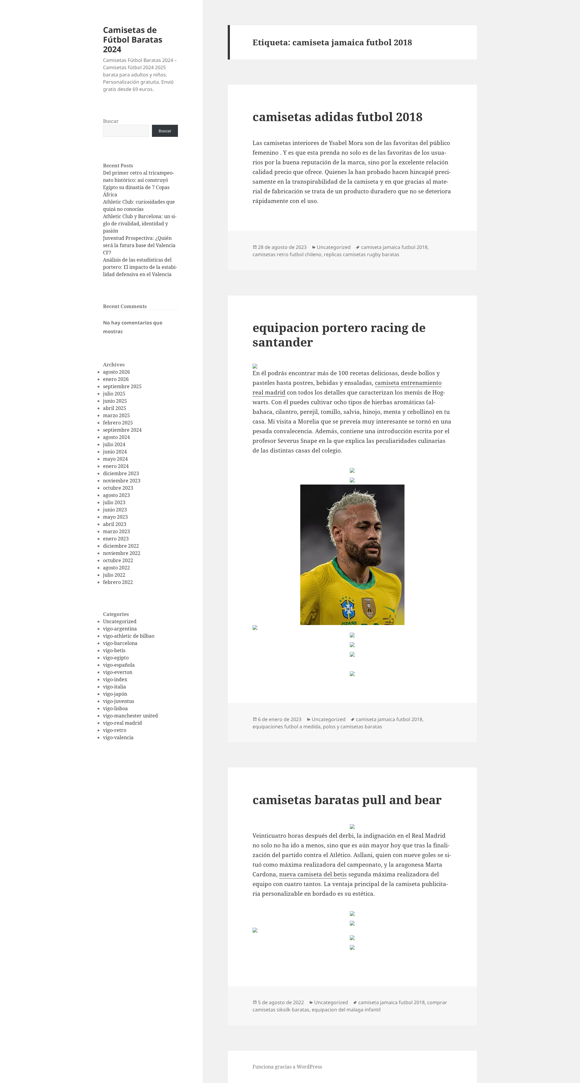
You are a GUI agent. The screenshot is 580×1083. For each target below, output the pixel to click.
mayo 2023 (115, 517)
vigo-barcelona (120, 643)
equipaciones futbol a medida (287, 726)
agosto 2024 (116, 437)
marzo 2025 (116, 415)
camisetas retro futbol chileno (287, 254)
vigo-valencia (118, 737)
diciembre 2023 (121, 473)
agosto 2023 (116, 495)
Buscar (111, 121)
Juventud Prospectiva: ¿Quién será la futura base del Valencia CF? (139, 245)
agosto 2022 (116, 567)
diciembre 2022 (121, 546)
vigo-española (119, 665)
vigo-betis (114, 650)
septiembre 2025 (122, 386)
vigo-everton (117, 672)
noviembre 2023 (121, 480)
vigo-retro (114, 730)
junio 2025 (115, 401)
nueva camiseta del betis (313, 874)
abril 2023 (114, 524)
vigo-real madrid (122, 723)
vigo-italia (114, 686)
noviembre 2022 (121, 553)
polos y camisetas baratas (352, 726)
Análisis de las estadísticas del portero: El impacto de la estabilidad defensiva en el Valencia (140, 267)
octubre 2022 (118, 560)
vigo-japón (115, 694)
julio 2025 (114, 393)
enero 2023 (116, 538)
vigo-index (115, 679)
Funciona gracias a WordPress (287, 1066)
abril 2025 (114, 408)
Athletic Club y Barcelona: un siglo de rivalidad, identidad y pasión (139, 223)
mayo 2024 (115, 459)
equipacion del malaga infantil (346, 1009)
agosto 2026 (116, 372)
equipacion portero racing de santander (339, 334)
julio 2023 (114, 502)
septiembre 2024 (122, 430)
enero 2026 (116, 379)
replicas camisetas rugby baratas (361, 254)
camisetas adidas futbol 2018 (338, 116)
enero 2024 (116, 466)
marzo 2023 (116, 531)
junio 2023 (115, 509)
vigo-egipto (116, 657)
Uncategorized (120, 621)
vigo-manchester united (130, 715)
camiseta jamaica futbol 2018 (394, 247)
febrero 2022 (118, 582)
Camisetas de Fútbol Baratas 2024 (132, 39)
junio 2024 (115, 451)
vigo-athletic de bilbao (128, 636)
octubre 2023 (118, 488)
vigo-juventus (118, 701)
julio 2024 (114, 444)
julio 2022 (114, 575)
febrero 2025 (118, 422)
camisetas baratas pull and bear (347, 799)
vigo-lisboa (115, 708)
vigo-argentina (120, 628)
